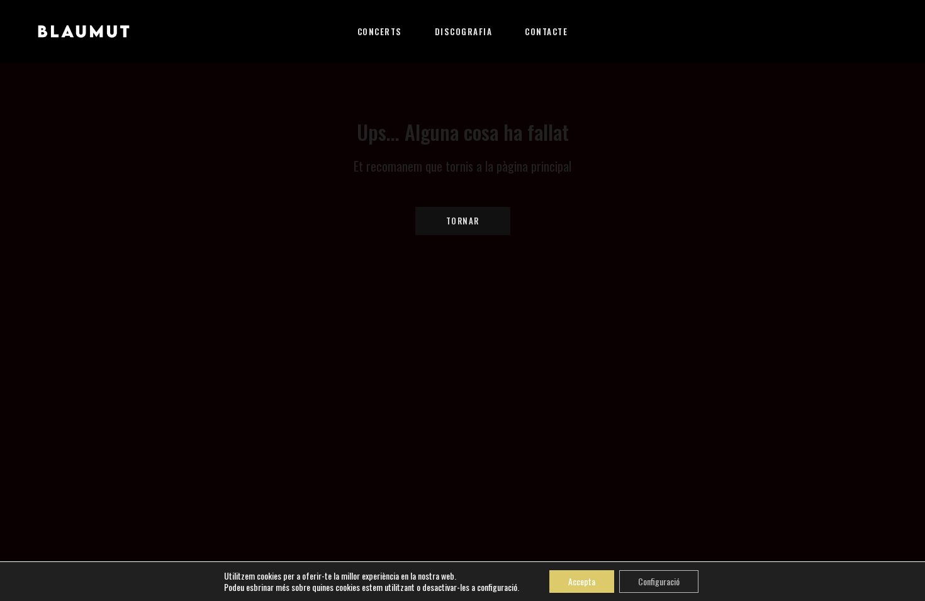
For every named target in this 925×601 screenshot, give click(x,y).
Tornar (462, 220)
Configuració (659, 581)
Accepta (581, 581)
